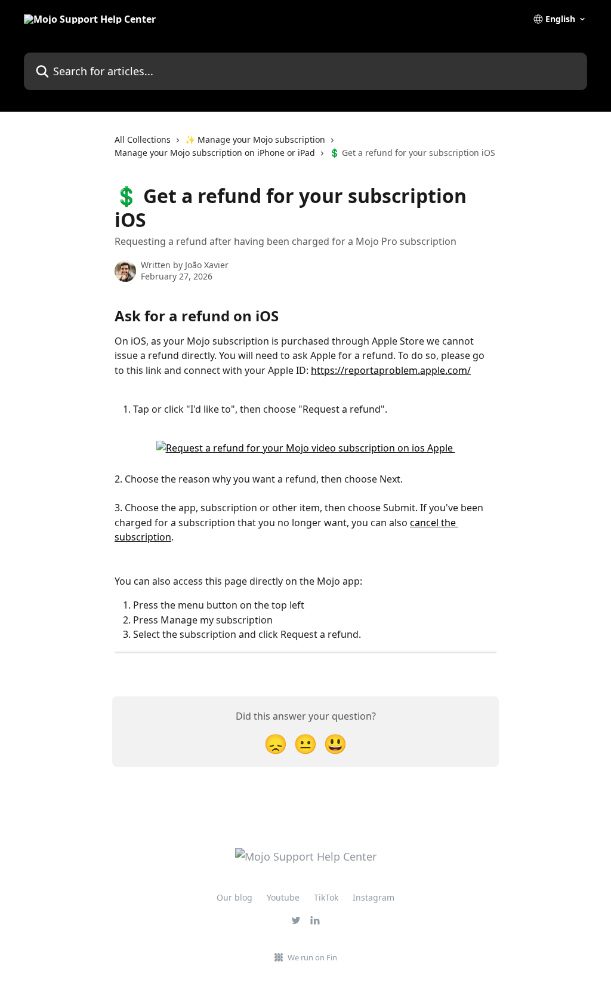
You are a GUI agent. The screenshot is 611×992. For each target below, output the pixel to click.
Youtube (283, 897)
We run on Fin (312, 957)
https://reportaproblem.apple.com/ (391, 370)
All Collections (143, 139)
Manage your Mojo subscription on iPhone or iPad (215, 152)
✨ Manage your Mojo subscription (255, 139)
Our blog (234, 897)
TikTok (326, 897)
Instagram (373, 897)
